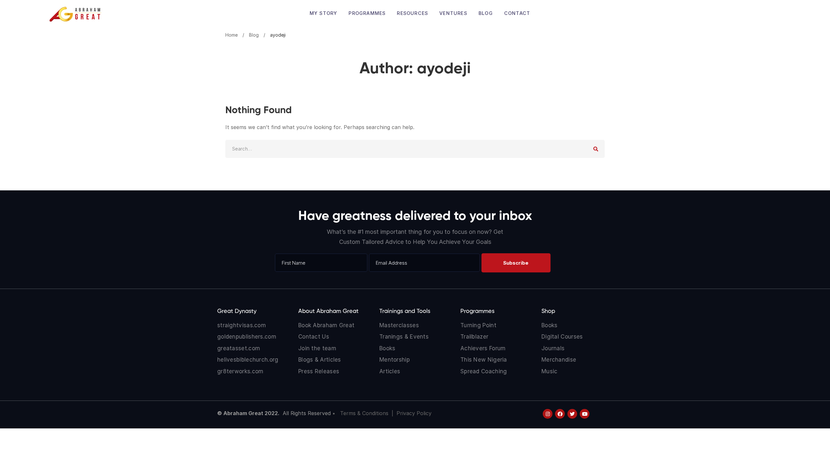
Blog (254, 35)
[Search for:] (415, 148)
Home (231, 35)
